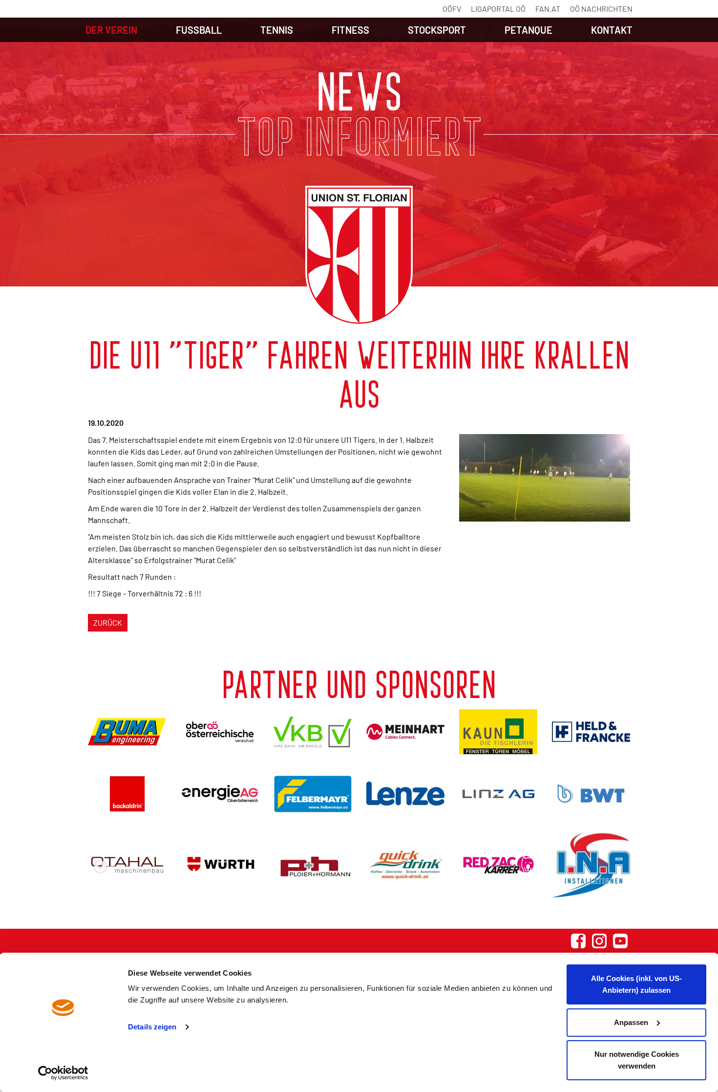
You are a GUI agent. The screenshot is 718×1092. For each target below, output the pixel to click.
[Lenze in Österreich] (405, 793)
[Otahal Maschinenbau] (127, 865)
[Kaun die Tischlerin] (498, 731)
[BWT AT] (591, 793)
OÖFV (452, 8)
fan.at (547, 8)
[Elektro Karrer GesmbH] (498, 865)
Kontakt (612, 30)
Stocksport (437, 30)
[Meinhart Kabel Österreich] (405, 731)
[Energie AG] (220, 793)
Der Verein (111, 30)
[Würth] (220, 865)
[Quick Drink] (405, 865)
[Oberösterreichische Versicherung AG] (220, 731)
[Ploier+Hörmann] (313, 865)
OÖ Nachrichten (601, 8)
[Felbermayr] (313, 793)
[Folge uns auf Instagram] (599, 941)
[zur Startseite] (359, 256)
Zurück (107, 622)
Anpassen (631, 1022)
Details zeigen (152, 1027)
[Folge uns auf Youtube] (620, 941)
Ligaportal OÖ (498, 8)
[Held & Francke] (591, 731)
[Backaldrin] (127, 793)
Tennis (276, 30)
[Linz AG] (498, 793)
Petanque (528, 30)
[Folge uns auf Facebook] (578, 941)
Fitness (350, 30)
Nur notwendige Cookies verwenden (636, 1060)
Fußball (199, 30)
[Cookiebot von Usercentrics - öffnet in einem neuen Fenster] (63, 1073)
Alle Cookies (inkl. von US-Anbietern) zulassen (636, 984)
